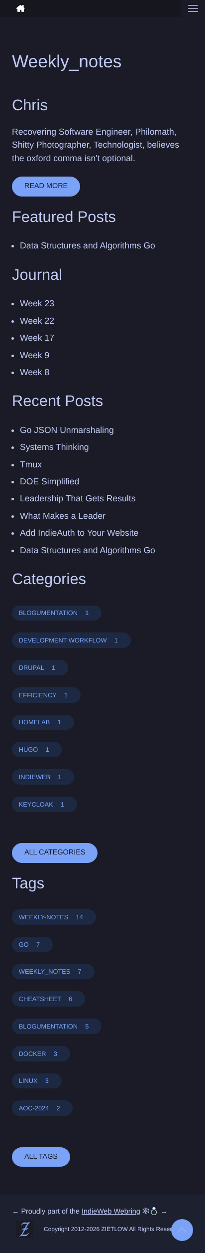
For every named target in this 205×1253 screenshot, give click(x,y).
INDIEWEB (40, 777)
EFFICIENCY (43, 695)
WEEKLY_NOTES (50, 971)
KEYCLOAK (41, 804)
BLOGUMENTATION (54, 613)
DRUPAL (37, 667)
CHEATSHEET (45, 999)
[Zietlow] (90, 8)
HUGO (34, 749)
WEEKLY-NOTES (51, 917)
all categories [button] (54, 852)
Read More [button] (46, 186)
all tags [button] (41, 1157)
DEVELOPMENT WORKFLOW (68, 640)
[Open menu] (193, 8)
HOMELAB (40, 722)
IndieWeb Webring (111, 1212)
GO (29, 944)
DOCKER (38, 1053)
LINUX (34, 1080)
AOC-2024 (39, 1108)
